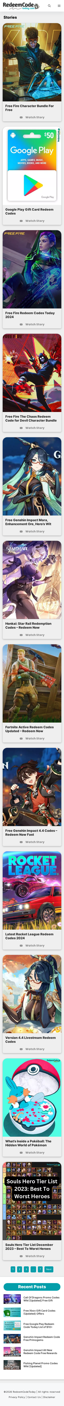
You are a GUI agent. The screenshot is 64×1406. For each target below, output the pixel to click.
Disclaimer (49, 1397)
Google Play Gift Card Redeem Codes (29, 211)
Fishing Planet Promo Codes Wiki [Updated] (40, 1365)
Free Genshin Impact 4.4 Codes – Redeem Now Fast (31, 832)
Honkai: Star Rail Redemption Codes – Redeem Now (28, 625)
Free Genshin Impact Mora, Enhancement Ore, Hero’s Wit (28, 522)
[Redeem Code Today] (22, 6)
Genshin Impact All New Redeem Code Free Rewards (40, 1352)
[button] (49, 6)
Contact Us (34, 1397)
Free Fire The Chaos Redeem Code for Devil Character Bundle (31, 418)
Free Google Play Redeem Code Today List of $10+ (38, 1325)
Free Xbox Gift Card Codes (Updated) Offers (39, 1312)
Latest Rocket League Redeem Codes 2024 (29, 936)
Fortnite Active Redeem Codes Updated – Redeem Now (29, 729)
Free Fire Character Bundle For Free (29, 108)
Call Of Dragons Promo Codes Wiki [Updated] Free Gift (41, 1299)
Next (49, 1269)
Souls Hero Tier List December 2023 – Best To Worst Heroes (29, 1247)
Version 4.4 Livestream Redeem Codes (30, 1039)
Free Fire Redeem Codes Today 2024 (30, 315)
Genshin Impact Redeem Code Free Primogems (41, 1338)
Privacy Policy (17, 1397)
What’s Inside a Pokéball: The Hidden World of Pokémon (28, 1143)
